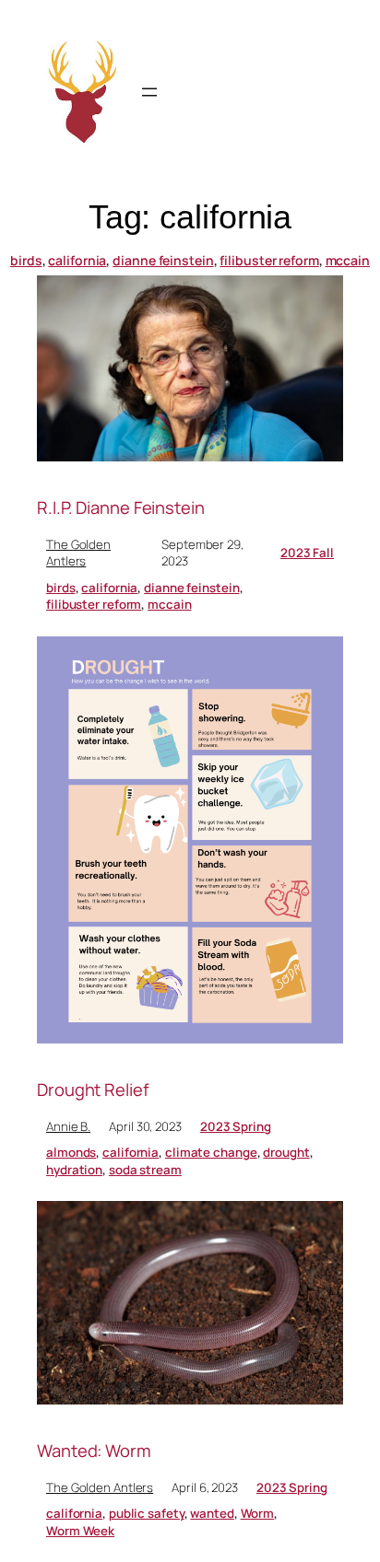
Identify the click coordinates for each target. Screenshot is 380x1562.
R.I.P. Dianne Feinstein (121, 508)
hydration (74, 1169)
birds (26, 260)
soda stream (145, 1169)
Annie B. (68, 1126)
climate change (211, 1152)
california (77, 260)
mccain (348, 260)
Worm (258, 1513)
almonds (71, 1152)
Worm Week (80, 1530)
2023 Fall (307, 552)
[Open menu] (149, 92)
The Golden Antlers (78, 553)
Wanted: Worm (94, 1451)
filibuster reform (269, 260)
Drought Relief (93, 1090)
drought (286, 1152)
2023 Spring (235, 1126)
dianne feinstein (163, 260)
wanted (211, 1513)
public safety (146, 1513)
